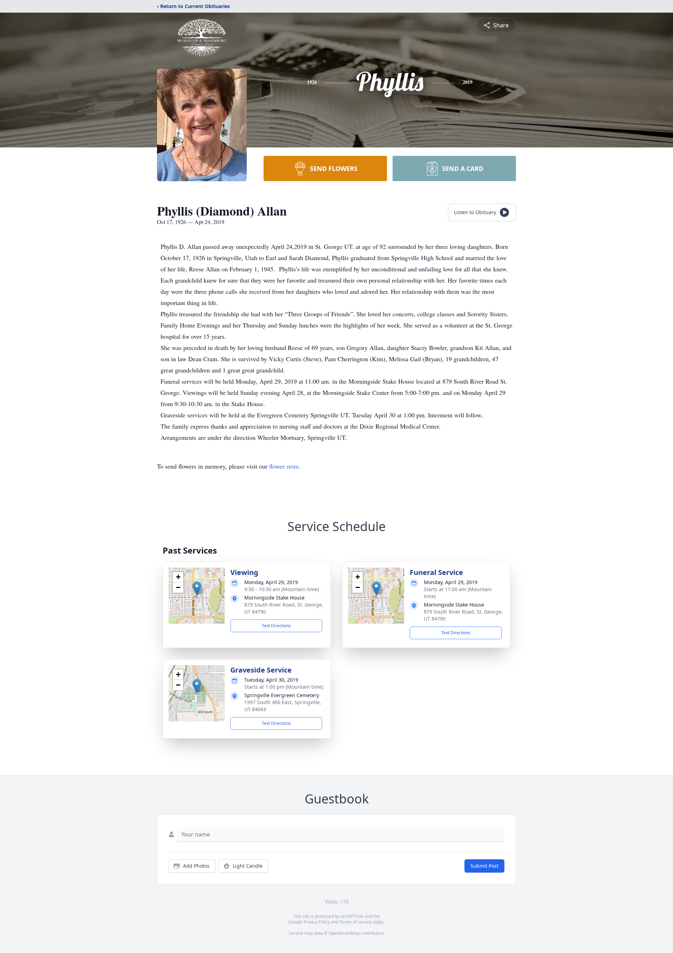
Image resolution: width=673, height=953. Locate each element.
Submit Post (484, 865)
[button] (196, 588)
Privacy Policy (317, 922)
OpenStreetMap (344, 933)
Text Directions (276, 626)
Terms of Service (355, 922)
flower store (284, 466)
